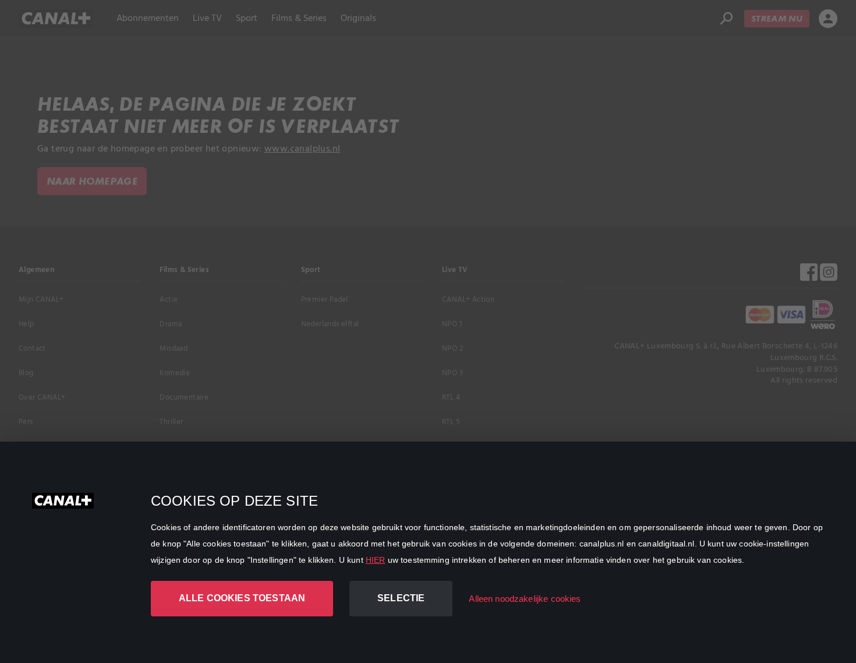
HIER (375, 560)
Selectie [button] (401, 598)
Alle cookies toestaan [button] (242, 598)
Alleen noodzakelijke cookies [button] (525, 599)
